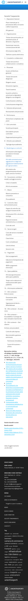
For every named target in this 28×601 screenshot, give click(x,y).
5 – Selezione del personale (12, 108)
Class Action (10, 238)
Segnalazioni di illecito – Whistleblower (13, 304)
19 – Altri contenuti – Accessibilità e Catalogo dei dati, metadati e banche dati (13, 317)
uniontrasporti (11, 580)
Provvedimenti (10, 199)
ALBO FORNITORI (9, 515)
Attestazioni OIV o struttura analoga (14, 215)
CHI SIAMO (7, 496)
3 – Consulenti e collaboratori (13, 58)
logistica (7, 557)
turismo (7, 575)
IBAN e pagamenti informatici (11, 266)
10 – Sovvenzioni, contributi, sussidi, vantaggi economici (13, 178)
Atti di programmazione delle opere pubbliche (13, 276)
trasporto (13, 572)
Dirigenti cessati (11, 82)
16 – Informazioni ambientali (13, 288)
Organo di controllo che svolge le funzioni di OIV (13, 209)
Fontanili (8, 549)
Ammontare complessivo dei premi (15, 120)
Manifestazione (14, 557)
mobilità (6, 562)
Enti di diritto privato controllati (12, 133)
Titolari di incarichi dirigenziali (11, 78)
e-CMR (6, 546)
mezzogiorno (16, 559)
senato (13, 570)
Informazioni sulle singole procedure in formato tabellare (14, 154)
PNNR (6, 565)
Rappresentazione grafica (14, 137)
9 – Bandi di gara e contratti (13, 148)
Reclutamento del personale (15, 112)
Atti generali (10, 30)
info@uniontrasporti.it (15, 484)
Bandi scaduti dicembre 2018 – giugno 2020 (14, 429)
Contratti (9, 383)
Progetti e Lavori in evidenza (14, 504)
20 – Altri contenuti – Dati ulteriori (12, 323)
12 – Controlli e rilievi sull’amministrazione (10, 204)
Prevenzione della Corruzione (11, 298)
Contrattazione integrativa (14, 104)
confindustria (20, 543)
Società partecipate (12, 128)
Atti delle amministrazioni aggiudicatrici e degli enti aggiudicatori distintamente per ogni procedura (14, 162)
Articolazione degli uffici (13, 51)
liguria (20, 554)
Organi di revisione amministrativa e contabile (14, 221)
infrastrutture (15, 551)
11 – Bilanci (8, 190)
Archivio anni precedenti (11, 328)
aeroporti (7, 534)
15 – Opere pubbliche (10, 271)
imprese (18, 549)
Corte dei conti (10, 225)
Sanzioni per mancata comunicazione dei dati (13, 46)
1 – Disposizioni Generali (11, 19)
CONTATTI (7, 526)
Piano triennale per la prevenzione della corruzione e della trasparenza (15, 25)
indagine (6, 552)
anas (11, 533)
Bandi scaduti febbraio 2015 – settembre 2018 (13, 433)
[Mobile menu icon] (25, 2)
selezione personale (8, 570)
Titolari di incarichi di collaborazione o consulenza (15, 63)
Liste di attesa (10, 245)
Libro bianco (13, 554)
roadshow (19, 567)
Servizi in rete (10, 249)
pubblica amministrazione (10, 567)
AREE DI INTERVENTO (10, 500)
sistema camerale (19, 570)
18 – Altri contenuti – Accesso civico (13, 310)
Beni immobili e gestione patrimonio (13, 336)
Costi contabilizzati (12, 242)
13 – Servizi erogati (10, 229)
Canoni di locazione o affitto (13, 345)
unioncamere (15, 575)
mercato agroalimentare (8, 559)
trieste (19, 572)
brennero (8, 538)
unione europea (9, 577)
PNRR (9, 565)
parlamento (20, 562)
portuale (20, 565)
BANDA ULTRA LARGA (17, 536)
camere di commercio (11, 543)
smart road (7, 572)
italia (6, 554)
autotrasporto (8, 536)
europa (10, 546)
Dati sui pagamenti (12, 256)
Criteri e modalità (11, 183)
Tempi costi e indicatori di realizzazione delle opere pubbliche (13, 282)
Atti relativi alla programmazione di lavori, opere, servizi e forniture (14, 171)
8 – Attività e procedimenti (12, 141)
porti (13, 565)
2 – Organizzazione (10, 34)
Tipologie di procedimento (14, 144)
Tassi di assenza (11, 89)
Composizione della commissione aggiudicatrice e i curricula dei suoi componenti (14, 405)
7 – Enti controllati (10, 124)
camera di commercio (14, 541)
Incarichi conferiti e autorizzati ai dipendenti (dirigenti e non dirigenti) (13, 95)
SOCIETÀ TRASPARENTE (11, 519)
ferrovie (15, 546)
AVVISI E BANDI (8, 511)
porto (16, 565)
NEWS (6, 507)
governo (14, 549)
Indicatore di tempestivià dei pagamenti (14, 261)
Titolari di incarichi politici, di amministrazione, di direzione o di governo (14, 39)
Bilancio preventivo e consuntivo (12, 194)
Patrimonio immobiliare (14, 341)
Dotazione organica (12, 86)
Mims (21, 560)
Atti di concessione (11, 186)
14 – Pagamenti (9, 253)
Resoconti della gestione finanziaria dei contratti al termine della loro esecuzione (14, 413)
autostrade (16, 534)
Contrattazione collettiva (14, 101)
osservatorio (13, 562)
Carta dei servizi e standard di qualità (14, 234)
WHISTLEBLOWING (10, 522)
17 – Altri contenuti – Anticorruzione (11, 293)
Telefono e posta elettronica (15, 54)
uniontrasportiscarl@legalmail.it (13, 489)
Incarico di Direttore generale (12, 72)
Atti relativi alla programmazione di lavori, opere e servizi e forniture (14, 364)
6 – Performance (9, 115)
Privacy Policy (19, 599)
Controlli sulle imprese (13, 332)
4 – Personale (8, 67)
